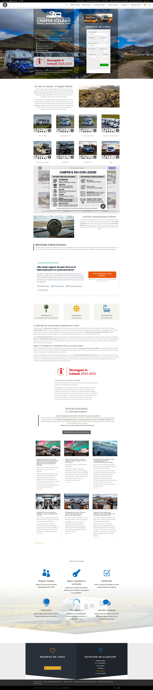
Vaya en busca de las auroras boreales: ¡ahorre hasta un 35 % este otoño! (75, 460)
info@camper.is (100, 671)
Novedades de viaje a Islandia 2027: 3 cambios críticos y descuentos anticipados (75, 513)
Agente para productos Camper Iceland (119, 1)
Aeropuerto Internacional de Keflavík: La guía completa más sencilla (47, 513)
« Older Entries (39, 543)
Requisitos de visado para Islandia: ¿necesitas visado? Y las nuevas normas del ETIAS (104, 513)
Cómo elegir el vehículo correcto (93, 1)
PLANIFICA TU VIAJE (99, 5)
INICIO (66, 5)
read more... (40, 489)
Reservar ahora (80, 1)
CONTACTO (124, 5)
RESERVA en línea (52, 657)
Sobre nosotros (147, 1)
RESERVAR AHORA (136, 5)
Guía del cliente (105, 1)
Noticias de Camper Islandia (136, 1)
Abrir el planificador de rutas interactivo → (102, 274)
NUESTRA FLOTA (86, 5)
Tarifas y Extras (75, 5)
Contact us (6, 1)
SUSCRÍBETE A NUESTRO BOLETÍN (76, 432)
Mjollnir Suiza (66, 688)
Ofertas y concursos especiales (79, 519)
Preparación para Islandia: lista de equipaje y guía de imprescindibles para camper (103, 460)
